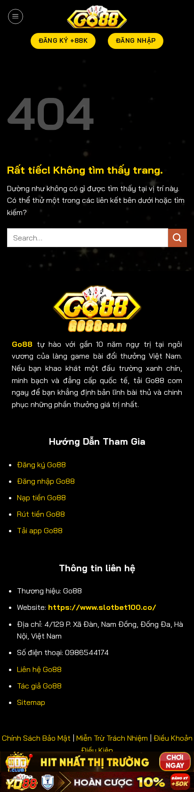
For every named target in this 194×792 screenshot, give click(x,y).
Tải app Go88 (40, 530)
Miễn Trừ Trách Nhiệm (112, 738)
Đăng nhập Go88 (46, 481)
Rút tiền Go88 (41, 514)
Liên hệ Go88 (39, 669)
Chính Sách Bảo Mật (36, 738)
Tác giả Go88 (39, 685)
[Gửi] (177, 238)
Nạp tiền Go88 (41, 497)
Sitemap (31, 702)
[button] (15, 16)
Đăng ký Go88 (41, 464)
